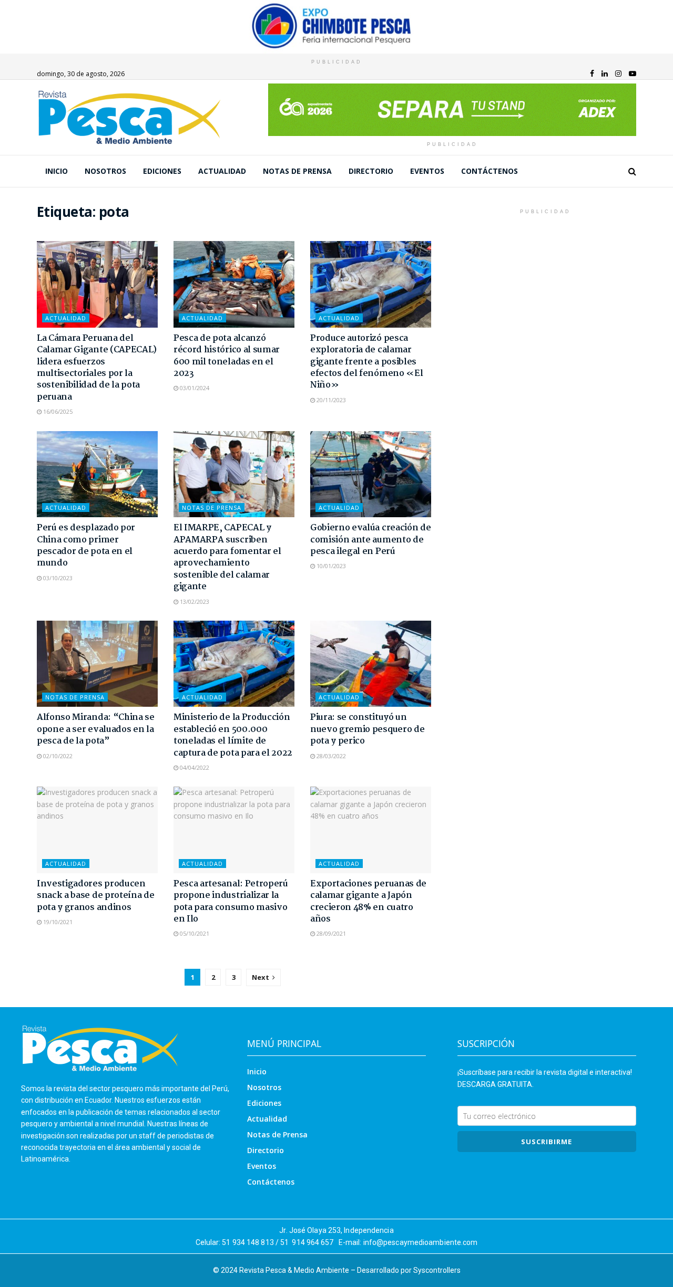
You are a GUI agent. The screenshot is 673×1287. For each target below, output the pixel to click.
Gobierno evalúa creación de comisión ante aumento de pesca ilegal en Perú (370, 540)
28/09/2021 (330, 933)
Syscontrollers (437, 1270)
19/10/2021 (57, 922)
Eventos (427, 171)
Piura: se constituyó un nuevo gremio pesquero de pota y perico (367, 729)
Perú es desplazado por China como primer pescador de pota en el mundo (86, 545)
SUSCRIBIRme (546, 1141)
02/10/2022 (57, 756)
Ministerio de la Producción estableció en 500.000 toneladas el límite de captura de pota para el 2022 (233, 735)
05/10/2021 (193, 933)
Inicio (56, 171)
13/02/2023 (193, 601)
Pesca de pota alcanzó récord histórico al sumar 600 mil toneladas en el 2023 (227, 356)
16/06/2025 (57, 411)
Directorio (371, 171)
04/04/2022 (193, 767)
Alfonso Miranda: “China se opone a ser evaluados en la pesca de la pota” (96, 729)
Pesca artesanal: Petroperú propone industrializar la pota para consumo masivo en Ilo (231, 901)
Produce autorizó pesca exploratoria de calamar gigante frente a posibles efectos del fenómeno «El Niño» (366, 362)
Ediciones (162, 171)
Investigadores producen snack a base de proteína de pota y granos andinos (95, 896)
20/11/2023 (330, 400)
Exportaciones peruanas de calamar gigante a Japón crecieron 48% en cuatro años (368, 901)
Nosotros (105, 171)
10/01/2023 (330, 566)
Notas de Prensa (297, 171)
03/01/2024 (193, 388)
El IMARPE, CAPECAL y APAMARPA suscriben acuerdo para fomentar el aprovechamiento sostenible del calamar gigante (227, 557)
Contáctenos (489, 171)
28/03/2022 (330, 756)
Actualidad (222, 171)
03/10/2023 (57, 578)
